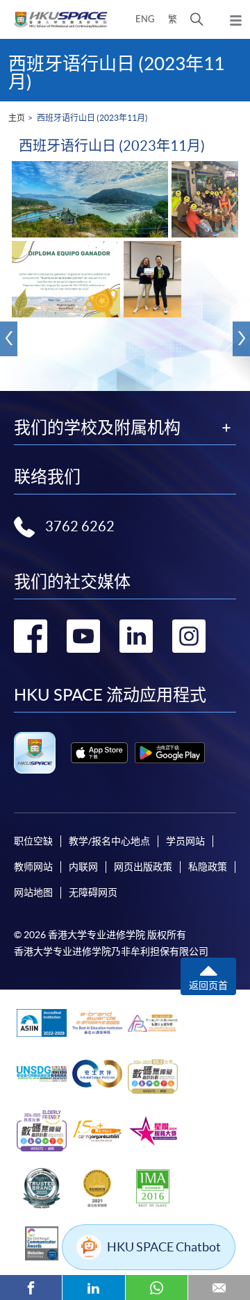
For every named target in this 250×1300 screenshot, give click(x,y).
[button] (196, 19)
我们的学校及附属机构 (97, 428)
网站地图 (33, 892)
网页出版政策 (143, 866)
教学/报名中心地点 (109, 841)
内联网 (83, 866)
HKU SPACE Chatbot (164, 1247)
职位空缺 (33, 841)
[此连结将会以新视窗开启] (99, 752)
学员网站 (185, 841)
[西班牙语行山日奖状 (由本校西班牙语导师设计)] (66, 279)
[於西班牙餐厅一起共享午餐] (205, 199)
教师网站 (33, 866)
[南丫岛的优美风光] (90, 199)
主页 (16, 117)
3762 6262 (80, 526)
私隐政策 (207, 866)
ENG (145, 19)
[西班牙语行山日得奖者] (152, 279)
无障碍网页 (93, 892)
